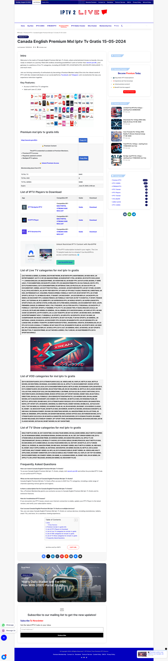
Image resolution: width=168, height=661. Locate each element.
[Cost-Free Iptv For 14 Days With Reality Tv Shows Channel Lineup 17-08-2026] (116, 136)
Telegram (75, 75)
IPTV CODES (40, 26)
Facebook (64, 75)
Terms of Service (120, 2)
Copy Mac (83, 158)
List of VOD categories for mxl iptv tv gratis (60, 533)
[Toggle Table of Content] (75, 520)
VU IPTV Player (33, 220)
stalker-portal (116, 202)
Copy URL (73, 547)
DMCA (129, 2)
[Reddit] (66, 556)
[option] (61, 582)
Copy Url (83, 140)
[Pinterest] (62, 556)
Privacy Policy (137, 2)
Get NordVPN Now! (65, 262)
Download (93, 207)
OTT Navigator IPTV (35, 207)
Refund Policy (147, 2)
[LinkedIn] (53, 556)
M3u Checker (92, 26)
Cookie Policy (97, 654)
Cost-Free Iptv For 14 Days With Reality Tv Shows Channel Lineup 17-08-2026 (134, 134)
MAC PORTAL (61, 206)
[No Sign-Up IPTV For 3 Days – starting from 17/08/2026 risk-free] (116, 160)
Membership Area (105, 26)
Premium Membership (59, 654)
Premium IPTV (63, 26)
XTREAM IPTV (51, 26)
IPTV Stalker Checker (78, 26)
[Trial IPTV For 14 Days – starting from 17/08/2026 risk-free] (116, 148)
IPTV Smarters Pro (34, 232)
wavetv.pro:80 (91, 62)
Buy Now (30, 26)
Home (23, 26)
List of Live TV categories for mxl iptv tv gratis (61, 531)
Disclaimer (110, 2)
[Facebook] (44, 556)
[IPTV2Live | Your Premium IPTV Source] (84, 12)
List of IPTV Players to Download (57, 529)
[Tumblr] (57, 556)
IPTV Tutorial (116, 189)
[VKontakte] (71, 556)
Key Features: (53, 525)
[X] (48, 556)
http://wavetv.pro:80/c (29, 140)
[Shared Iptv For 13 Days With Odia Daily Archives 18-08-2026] (116, 124)
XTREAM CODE (62, 208)
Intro (48, 523)
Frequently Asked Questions (56, 538)
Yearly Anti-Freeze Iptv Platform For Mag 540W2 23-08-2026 (60, 2)
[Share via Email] (80, 556)
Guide (81, 207)
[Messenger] (76, 556)
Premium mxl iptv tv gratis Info (56, 527)
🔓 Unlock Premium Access (49, 163)
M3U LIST (60, 211)
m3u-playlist (116, 199)
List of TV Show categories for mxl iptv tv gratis (62, 536)
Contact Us (101, 2)
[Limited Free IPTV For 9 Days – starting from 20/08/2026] (116, 112)
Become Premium (91, 2)
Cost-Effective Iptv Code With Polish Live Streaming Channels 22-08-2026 (43, 584)
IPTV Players (116, 192)
